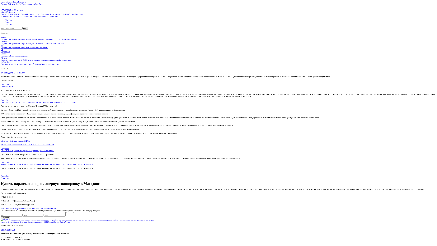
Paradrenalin (53, 16)
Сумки (47, 39)
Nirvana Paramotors (76, 14)
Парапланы (5, 39)
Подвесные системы (36, 39)
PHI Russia (30, 14)
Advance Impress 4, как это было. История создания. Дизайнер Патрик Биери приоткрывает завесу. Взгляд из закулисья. (47, 164)
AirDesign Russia (19, 14)
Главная (4, 2)
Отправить (5, 218)
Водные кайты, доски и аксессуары (46, 64)
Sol (17, 4)
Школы (15, 2)
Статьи (10, 2)
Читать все (5, 178)
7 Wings (4, 16)
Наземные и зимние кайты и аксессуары (16, 64)
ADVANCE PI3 (7, 86)
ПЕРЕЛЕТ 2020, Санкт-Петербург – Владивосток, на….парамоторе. (27, 151)
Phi (20, 4)
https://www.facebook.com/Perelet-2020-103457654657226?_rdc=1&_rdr (27, 145)
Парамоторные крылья (19, 39)
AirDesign (12, 4)
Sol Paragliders (28, 16)
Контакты (22, 2)
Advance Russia (7, 14)
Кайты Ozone (38, 4)
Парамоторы (6, 60)
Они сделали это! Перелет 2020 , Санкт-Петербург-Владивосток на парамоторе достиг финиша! (38, 102)
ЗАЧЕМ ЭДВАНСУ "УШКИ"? (13, 73)
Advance (4, 4)
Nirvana (30, 4)
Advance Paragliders (14, 16)
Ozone (24, 4)
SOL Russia (50, 14)
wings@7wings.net (8, 12)
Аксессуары (15, 60)
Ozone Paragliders (62, 14)
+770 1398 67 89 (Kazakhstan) (12, 10)
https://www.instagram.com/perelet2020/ (15, 141)
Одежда (53, 39)
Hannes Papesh (40, 14)
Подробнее (5, 84)
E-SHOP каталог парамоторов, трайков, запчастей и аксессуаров (46, 60)
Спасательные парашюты (67, 39)
